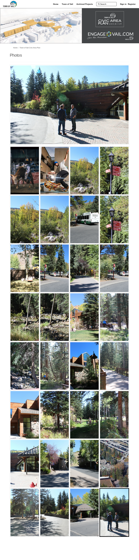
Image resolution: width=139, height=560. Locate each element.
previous (17, 109)
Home (15, 48)
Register (132, 4)
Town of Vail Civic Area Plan (30, 48)
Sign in (123, 4)
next (120, 109)
